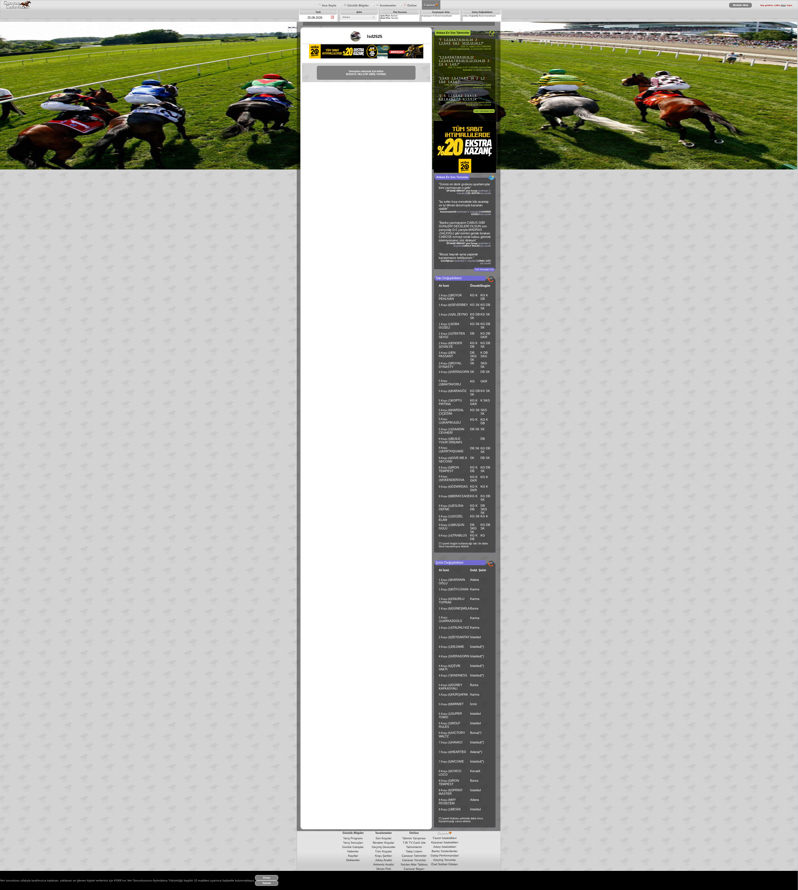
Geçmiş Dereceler (383, 847)
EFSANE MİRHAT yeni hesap (462, 190)
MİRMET (457, 704)
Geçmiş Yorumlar (444, 860)
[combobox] (358, 17)
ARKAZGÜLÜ (452, 621)
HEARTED (458, 752)
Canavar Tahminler (414, 855)
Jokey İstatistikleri (444, 846)
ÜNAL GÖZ (485, 261)
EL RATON (474, 193)
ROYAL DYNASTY (450, 364)
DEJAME (457, 646)
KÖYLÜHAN (459, 589)
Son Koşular (384, 838)
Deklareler (353, 860)
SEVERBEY (459, 305)
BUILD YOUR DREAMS (450, 440)
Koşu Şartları (383, 855)
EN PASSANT (447, 354)
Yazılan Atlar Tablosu (414, 864)
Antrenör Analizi (383, 864)
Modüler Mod (740, 5)
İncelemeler (387, 5)
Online (411, 5)
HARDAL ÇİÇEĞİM (451, 411)
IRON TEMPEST (449, 469)
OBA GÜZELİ (449, 325)
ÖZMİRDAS (459, 486)
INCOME (457, 761)
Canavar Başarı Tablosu (414, 870)
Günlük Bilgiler (358, 5)
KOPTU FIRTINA (450, 402)
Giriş (783, 5)
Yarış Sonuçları (353, 842)
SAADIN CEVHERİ (451, 430)
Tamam (266, 883)
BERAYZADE (460, 496)
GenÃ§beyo (447, 261)
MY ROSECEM (447, 801)
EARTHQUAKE (452, 451)
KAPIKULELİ (452, 422)
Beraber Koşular (383, 842)
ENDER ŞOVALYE (450, 344)
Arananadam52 (448, 211)
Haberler (353, 851)
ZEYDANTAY (460, 637)
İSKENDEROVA (453, 480)
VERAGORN (460, 371)
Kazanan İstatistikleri (444, 842)
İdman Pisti (383, 868)
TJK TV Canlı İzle (414, 842)
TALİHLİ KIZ (461, 627)
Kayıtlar (353, 855)
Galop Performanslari (445, 855)
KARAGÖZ (459, 391)
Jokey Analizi (383, 860)
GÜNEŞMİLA (460, 608)
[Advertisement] (377, 95)
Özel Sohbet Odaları (444, 864)
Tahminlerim (414, 847)
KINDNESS (459, 675)
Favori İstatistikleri (445, 838)
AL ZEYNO (460, 314)
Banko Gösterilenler (445, 851)
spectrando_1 (464, 49)
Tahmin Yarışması (414, 838)
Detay (266, 877)
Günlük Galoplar (353, 847)
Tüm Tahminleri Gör (484, 111)
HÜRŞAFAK (459, 694)
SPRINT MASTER (451, 791)
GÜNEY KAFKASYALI (450, 686)
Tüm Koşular (383, 851)
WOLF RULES (472, 246)
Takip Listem (414, 851)
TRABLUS (460, 535)
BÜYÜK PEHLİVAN (450, 296)
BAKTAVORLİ (451, 384)
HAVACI (456, 742)
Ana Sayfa (328, 5)
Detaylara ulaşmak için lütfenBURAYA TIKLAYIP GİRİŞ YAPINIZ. (366, 73)
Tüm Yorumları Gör (484, 269)
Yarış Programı (353, 838)
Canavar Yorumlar (414, 860)
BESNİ (456, 809)
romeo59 (486, 85)
